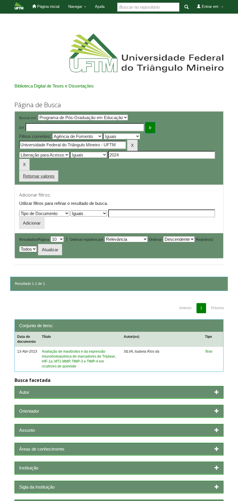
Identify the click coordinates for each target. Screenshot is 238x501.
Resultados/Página (34, 240)
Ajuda (99, 6)
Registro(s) (204, 240)
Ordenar (155, 240)
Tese (208, 351)
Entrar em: (211, 6)
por (21, 127)
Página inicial (47, 6)
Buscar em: (28, 118)
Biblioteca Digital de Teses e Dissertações (54, 85)
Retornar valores (39, 176)
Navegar (75, 6)
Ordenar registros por (86, 240)
